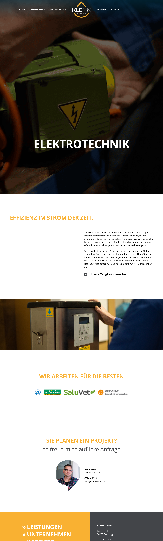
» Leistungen (42, 527)
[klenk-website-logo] (81, 2)
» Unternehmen (46, 534)
